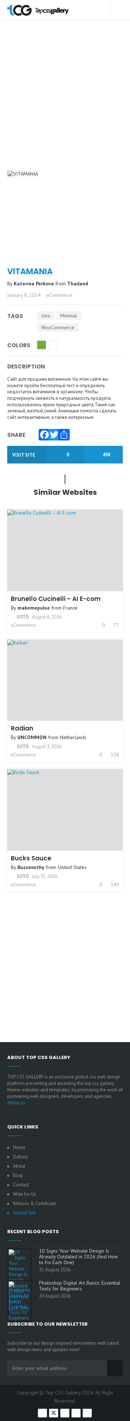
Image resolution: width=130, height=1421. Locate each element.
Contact (21, 1185)
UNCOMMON (32, 737)
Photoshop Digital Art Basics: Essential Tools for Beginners (79, 1285)
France (70, 608)
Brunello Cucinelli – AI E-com (56, 598)
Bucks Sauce (31, 858)
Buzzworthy (30, 867)
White (52, 344)
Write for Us (24, 1194)
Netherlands (73, 737)
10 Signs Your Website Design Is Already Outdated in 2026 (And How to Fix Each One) (78, 1256)
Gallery (20, 1157)
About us (16, 1103)
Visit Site (24, 455)
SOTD (22, 617)
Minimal (68, 315)
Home (19, 1147)
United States (72, 867)
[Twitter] (52, 433)
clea (45, 315)
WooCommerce (57, 327)
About (19, 1166)
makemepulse (33, 608)
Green (41, 344)
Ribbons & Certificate (34, 1203)
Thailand (77, 283)
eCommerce (59, 295)
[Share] (62, 433)
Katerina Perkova (34, 283)
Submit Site (24, 1213)
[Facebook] (43, 433)
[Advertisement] (65, 103)
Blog (18, 1175)
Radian (22, 728)
